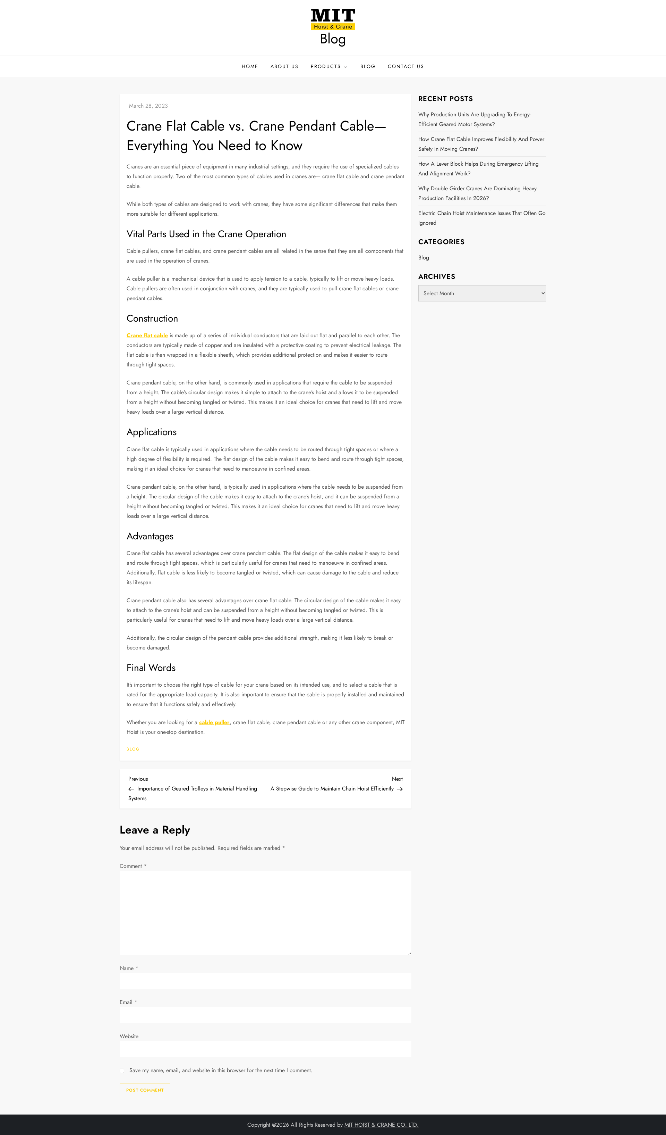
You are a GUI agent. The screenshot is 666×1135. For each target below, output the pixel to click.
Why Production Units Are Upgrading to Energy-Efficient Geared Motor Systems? (474, 119)
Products (326, 66)
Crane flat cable (147, 335)
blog (133, 749)
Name (129, 968)
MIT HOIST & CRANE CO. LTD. (381, 1125)
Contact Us (406, 66)
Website (129, 1036)
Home (250, 66)
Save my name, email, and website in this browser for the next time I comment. (221, 1070)
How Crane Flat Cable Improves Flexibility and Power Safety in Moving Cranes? (481, 144)
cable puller (214, 722)
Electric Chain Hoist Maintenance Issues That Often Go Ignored (482, 218)
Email (128, 1002)
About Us (285, 66)
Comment (133, 866)
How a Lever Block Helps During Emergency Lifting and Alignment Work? (478, 168)
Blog (333, 38)
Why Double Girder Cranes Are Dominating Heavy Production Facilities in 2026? (477, 193)
